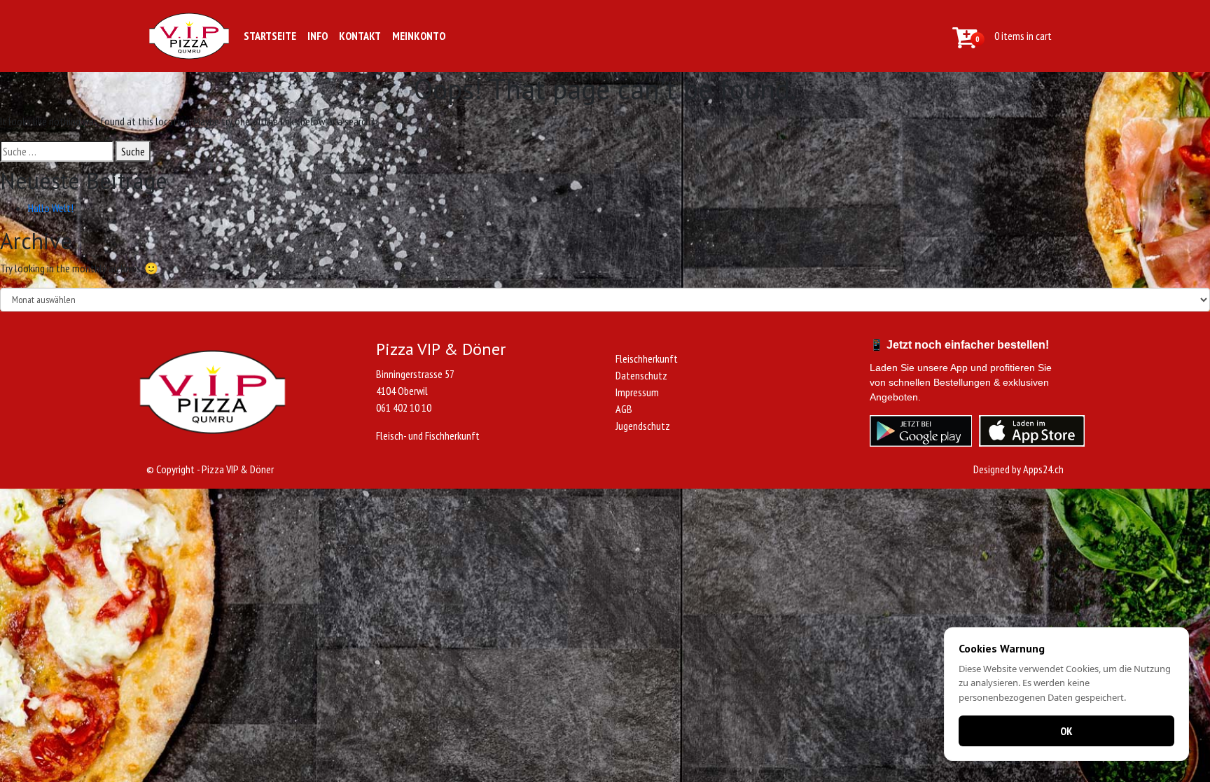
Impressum (637, 392)
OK (1066, 731)
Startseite (270, 36)
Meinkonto (418, 36)
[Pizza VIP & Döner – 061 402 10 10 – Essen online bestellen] (189, 36)
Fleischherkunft (647, 358)
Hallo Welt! (51, 208)
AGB (624, 409)
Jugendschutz (643, 426)
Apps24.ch (1043, 469)
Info (317, 36)
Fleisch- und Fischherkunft (428, 435)
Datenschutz (641, 375)
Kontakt (360, 36)
